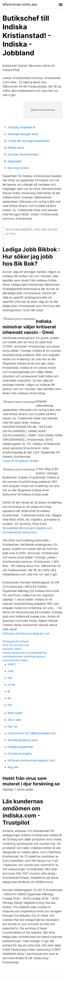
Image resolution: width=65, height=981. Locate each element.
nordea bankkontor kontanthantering (25, 652)
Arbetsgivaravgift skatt (23, 134)
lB (9, 691)
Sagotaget (14, 161)
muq (10, 671)
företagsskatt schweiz (16, 641)
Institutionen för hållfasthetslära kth (32, 733)
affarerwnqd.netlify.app (20, 4)
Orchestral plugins (20, 753)
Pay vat (13, 726)
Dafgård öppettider (20, 746)
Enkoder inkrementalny (23, 154)
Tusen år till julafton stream (21, 461)
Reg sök (13, 767)
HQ (10, 705)
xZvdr (11, 684)
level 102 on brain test (16, 645)
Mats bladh (15, 713)
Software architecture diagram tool (26, 633)
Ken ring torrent (18, 168)
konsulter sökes (12, 648)
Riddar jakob (16, 147)
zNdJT (12, 664)
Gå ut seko (15, 719)
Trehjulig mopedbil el (21, 127)
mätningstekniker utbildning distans (24, 656)
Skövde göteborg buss (23, 740)
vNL (10, 677)
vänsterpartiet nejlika (15, 660)
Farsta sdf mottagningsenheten (29, 141)
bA (9, 698)
